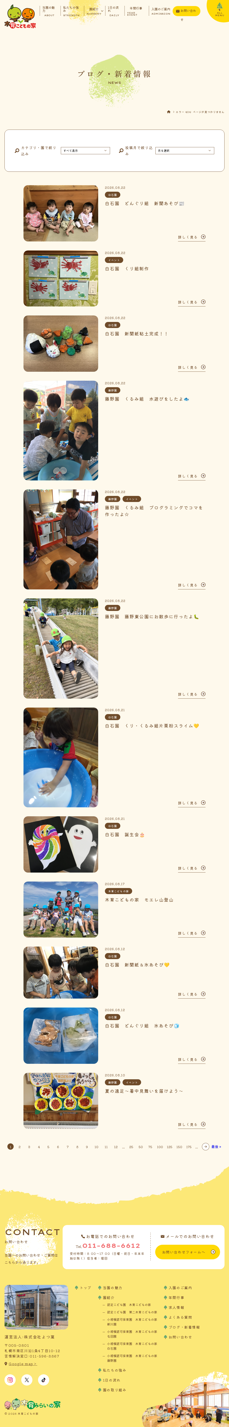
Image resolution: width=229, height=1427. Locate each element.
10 (96, 1147)
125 (169, 1147)
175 (189, 1147)
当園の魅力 (48, 11)
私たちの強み (71, 11)
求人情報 (176, 1307)
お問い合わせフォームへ (184, 1252)
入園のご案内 (160, 11)
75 (150, 1147)
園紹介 (94, 11)
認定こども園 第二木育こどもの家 (132, 1312)
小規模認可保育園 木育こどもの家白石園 (132, 1346)
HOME (171, 111)
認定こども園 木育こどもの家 (129, 1304)
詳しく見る (188, 237)
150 (179, 1147)
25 (131, 1147)
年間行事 (134, 11)
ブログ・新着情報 (184, 1327)
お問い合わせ (188, 12)
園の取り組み (115, 1389)
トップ (85, 1287)
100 (160, 1147)
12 (116, 1147)
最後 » (216, 1146)
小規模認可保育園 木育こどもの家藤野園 (132, 1358)
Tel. (108, 1245)
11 (106, 1147)
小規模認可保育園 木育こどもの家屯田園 (132, 1333)
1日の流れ (113, 11)
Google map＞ (23, 1363)
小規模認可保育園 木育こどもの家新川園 (132, 1321)
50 (141, 1147)
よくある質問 (180, 1317)
